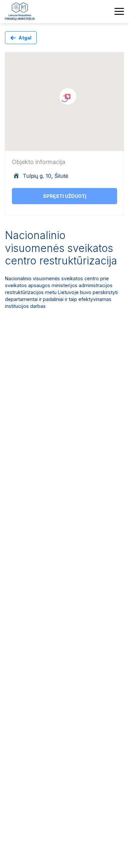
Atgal (25, 38)
